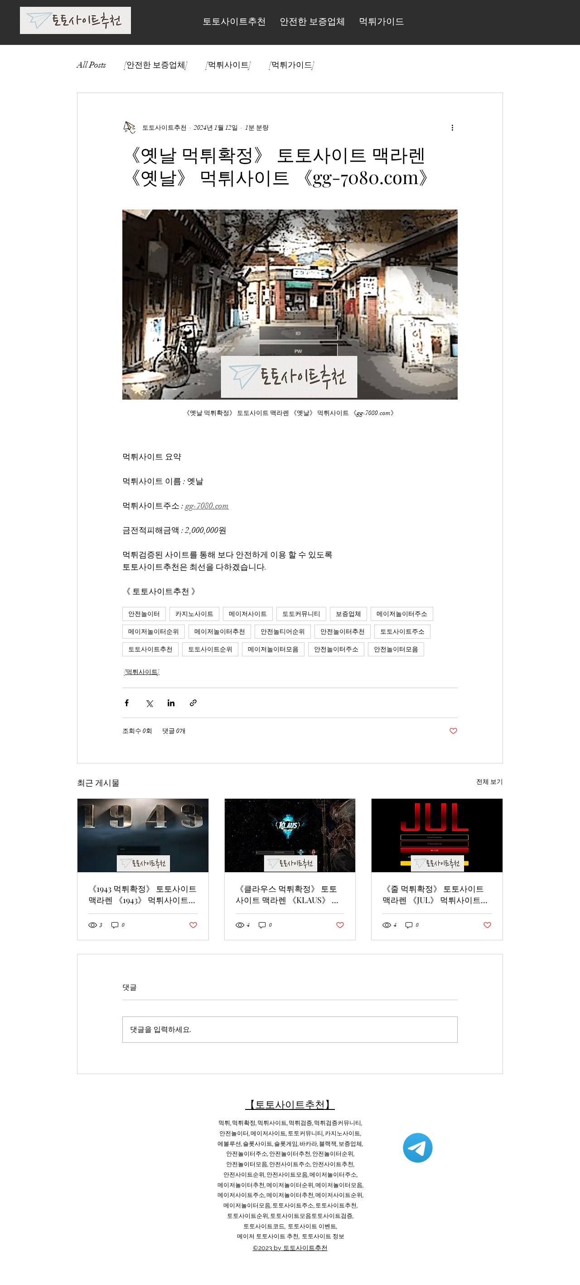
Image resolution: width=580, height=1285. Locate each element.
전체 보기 (489, 782)
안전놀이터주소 (336, 649)
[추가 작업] (452, 127)
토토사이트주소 (402, 631)
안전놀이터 (144, 614)
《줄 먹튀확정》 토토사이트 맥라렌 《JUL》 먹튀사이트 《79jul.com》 (433, 894)
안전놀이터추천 (342, 631)
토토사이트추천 (150, 649)
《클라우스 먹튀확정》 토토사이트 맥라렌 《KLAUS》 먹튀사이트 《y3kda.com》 (288, 894)
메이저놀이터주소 (402, 614)
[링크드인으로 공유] (171, 703)
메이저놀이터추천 (219, 631)
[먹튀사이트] (228, 65)
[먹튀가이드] (291, 65)
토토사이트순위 (210, 649)
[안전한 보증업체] (156, 65)
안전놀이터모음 (396, 649)
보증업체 (348, 614)
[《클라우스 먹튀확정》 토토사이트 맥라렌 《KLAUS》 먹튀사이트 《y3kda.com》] (290, 835)
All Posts (91, 65)
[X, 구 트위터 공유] (149, 703)
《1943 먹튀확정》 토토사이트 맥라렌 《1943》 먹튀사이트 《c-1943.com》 (142, 894)
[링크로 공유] (193, 703)
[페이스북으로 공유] (126, 703)
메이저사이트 (248, 614)
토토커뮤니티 (301, 614)
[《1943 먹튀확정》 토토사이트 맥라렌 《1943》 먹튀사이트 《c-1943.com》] (142, 835)
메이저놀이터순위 (153, 631)
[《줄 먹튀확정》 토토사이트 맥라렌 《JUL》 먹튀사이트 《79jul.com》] (437, 835)
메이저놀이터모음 (273, 649)
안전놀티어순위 (283, 631)
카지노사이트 (194, 614)
